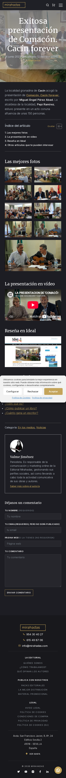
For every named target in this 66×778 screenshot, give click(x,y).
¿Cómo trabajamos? (33, 667)
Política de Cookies (21, 397)
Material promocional (33, 694)
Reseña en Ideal (16, 141)
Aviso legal (33, 708)
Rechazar (33, 391)
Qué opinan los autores (33, 671)
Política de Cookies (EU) (33, 725)
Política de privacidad (42, 397)
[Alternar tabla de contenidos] (54, 126)
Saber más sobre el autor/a (25, 486)
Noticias (41, 427)
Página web (29, 537)
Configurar (12, 391)
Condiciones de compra (32, 716)
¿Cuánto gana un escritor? (21, 413)
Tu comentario (14, 551)
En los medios (26, 427)
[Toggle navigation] (60, 5)
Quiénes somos (33, 663)
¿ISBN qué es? (14, 403)
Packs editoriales (33, 685)
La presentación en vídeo (22, 136)
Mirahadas (14, 5)
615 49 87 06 (34, 640)
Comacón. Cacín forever (42, 95)
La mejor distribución (32, 690)
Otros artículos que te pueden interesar (30, 145)
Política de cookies (33, 712)
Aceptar (53, 391)
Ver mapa (34, 754)
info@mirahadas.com (34, 645)
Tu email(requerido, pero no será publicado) (32, 524)
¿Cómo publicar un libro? (21, 408)
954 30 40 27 (34, 634)
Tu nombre (19, 510)
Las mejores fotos (17, 132)
